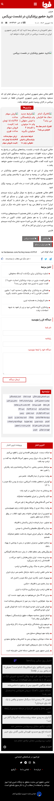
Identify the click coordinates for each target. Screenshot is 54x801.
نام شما (48, 327)
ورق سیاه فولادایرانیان (42, 417)
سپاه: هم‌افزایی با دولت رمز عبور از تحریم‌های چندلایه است (27, 601)
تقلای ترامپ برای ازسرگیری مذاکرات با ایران (32, 589)
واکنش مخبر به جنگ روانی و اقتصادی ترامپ (32, 566)
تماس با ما (25, 769)
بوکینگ (31, 417)
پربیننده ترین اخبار (14, 445)
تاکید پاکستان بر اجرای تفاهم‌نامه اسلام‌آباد (33, 496)
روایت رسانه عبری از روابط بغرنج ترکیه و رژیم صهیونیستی (27, 508)
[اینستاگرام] (29, 763)
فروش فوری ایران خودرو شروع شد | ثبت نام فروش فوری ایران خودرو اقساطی (27, 608)
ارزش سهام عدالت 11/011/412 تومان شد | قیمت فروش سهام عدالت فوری (10, 140)
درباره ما (37, 769)
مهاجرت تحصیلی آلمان (42, 400)
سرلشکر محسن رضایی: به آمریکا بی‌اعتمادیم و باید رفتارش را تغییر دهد (27, 469)
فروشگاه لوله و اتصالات (15, 421)
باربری (10, 417)
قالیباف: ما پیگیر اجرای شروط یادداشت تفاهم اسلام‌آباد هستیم (28, 536)
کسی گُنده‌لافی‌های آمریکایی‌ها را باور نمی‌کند (32, 502)
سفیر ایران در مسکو (42, 244)
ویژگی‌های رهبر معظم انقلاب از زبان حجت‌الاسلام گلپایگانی (27, 551)
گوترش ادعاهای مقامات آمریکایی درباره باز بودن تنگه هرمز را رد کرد (26, 483)
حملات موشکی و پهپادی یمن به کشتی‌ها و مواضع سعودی (27, 639)
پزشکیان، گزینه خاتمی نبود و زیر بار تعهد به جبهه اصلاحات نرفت (28, 309)
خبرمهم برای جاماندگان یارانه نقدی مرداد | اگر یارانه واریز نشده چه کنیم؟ (28, 626)
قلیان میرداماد (36, 405)
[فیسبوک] (42, 259)
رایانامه (48, 338)
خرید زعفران (30, 413)
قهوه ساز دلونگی (44, 429)
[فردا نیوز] (47, 4)
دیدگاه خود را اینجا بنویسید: (39, 350)
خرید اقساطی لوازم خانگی (41, 396)
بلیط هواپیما (28, 421)
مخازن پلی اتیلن (12, 400)
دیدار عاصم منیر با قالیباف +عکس (37, 583)
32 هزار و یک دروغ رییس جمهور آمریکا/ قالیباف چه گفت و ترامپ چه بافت (26, 460)
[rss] (33, 763)
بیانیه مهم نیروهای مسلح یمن (38, 633)
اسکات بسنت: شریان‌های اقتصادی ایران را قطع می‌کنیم (28, 452)
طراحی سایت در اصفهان (22, 425)
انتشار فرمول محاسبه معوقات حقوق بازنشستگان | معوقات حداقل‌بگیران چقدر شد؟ (27, 617)
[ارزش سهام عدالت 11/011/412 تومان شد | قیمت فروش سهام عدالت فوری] (10, 122)
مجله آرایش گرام (44, 409)
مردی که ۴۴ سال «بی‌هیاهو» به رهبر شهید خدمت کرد (29, 595)
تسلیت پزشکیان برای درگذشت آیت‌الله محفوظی (28, 273)
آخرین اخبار (39, 445)
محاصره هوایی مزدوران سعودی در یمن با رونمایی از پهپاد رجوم (27, 544)
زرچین (22, 413)
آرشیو (13, 769)
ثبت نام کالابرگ (32, 409)
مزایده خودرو (39, 421)
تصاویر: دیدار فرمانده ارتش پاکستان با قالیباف (32, 522)
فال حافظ (46, 405)
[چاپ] (3, 22)
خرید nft (21, 409)
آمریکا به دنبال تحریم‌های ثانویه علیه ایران (33, 645)
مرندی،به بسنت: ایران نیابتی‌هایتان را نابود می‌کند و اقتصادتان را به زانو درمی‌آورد (30, 559)
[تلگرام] (50, 259)
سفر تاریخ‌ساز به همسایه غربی (35, 300)
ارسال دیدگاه (14, 379)
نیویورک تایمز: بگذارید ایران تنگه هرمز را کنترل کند (30, 578)
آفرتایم (47, 421)
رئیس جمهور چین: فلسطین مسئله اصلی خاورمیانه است (28, 650)
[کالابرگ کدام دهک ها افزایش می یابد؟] (44, 117)
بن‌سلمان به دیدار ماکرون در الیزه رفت (35, 490)
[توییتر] (46, 259)
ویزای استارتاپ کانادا (26, 400)
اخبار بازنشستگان (15, 396)
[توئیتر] (20, 763)
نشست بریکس (29, 238)
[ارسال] (7, 22)
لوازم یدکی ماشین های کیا (41, 425)
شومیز (35, 429)
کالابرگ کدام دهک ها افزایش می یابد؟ (44, 128)
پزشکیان (46, 238)
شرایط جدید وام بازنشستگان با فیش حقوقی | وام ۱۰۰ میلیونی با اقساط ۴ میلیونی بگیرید (27, 140)
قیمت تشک (27, 396)
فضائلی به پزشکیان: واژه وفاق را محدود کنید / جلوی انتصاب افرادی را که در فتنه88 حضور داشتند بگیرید (26, 292)
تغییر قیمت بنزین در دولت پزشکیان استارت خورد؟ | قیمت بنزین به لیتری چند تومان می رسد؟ (26, 282)
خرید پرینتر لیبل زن (21, 417)
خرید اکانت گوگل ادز (42, 413)
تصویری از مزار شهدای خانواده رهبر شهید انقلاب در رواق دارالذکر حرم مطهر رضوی (28, 515)
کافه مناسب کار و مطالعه (22, 405)
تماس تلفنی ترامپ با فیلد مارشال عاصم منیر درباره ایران (28, 572)
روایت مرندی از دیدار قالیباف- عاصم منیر (34, 476)
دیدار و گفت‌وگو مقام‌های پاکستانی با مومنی (33, 528)
